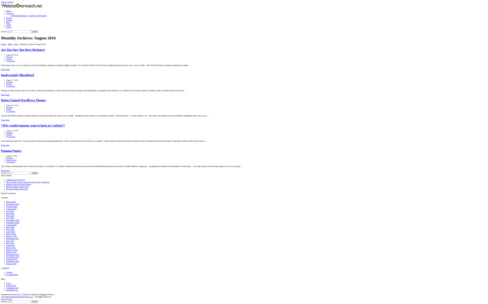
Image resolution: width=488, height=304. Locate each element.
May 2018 (10, 229)
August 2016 (11, 264)
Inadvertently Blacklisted (17, 75)
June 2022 (10, 213)
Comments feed (12, 288)
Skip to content (7, 2)
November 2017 (12, 239)
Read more (5, 70)
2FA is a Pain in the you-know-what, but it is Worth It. (28, 182)
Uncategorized (11, 160)
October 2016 (11, 259)
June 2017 (10, 241)
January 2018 (11, 236)
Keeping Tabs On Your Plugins (18, 184)
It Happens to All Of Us (15, 180)
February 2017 (12, 250)
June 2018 (10, 227)
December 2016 (12, 255)
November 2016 (12, 257)
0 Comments (10, 61)
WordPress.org (12, 290)
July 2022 (10, 211)
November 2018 (12, 220)
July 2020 (10, 218)
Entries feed (11, 286)
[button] (9, 27)
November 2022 (12, 204)
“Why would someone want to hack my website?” (33, 125)
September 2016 (12, 261)
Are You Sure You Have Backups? (23, 49)
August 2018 (11, 225)
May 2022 (10, 216)
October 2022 (11, 207)
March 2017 (11, 248)
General (9, 59)
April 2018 (10, 232)
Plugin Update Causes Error (17, 187)
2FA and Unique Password (17, 189)
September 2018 (12, 223)
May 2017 (10, 243)
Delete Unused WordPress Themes (23, 100)
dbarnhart (9, 57)
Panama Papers (11, 150)
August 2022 (11, 209)
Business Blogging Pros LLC (21, 297)
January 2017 (11, 252)
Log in (8, 283)
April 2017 (10, 245)
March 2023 (11, 202)
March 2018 (11, 234)
